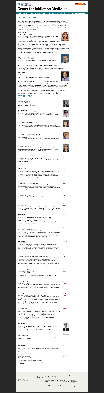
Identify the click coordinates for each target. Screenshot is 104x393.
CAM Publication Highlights (65, 381)
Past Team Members (39, 377)
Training (31, 13)
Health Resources (74, 381)
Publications (55, 13)
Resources (63, 13)
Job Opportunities (39, 378)
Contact (73, 13)
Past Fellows (54, 377)
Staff (37, 376)
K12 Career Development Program (43, 13)
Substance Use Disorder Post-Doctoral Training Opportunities (62, 375)
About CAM (38, 375)
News (68, 13)
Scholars (46, 381)
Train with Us (54, 376)
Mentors (46, 382)
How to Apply (47, 385)
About (20, 13)
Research (25, 13)
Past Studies (47, 376)
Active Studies (47, 375)
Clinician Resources (74, 382)
